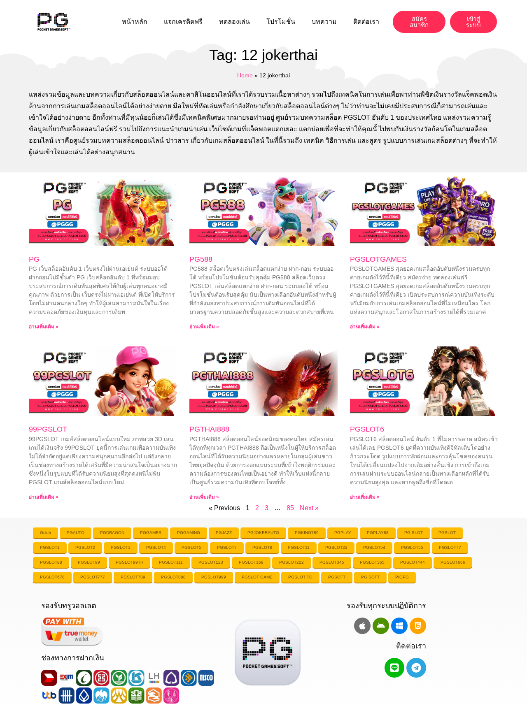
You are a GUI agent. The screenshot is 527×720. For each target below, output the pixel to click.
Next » (309, 507)
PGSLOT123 (210, 562)
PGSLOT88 (51, 562)
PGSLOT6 (367, 429)
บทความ (324, 21)
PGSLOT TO (300, 577)
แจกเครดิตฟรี (183, 21)
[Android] (381, 626)
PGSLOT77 (450, 547)
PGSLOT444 (412, 562)
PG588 (200, 259)
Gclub (45, 532)
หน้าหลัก (134, 21)
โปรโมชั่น (280, 21)
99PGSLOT (48, 429)
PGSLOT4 (156, 547)
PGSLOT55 (412, 547)
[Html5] (418, 626)
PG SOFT (370, 577)
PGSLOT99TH (129, 562)
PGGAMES (150, 532)
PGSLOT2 (85, 547)
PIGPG (402, 577)
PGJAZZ (224, 532)
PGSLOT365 (372, 562)
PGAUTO (75, 532)
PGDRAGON (112, 532)
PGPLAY (342, 532)
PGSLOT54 (374, 547)
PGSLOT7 (227, 547)
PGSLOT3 (121, 547)
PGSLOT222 (291, 562)
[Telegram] (416, 668)
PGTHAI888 (209, 429)
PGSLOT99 (89, 562)
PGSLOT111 (171, 562)
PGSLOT (447, 532)
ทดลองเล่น (234, 21)
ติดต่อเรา (366, 21)
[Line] (394, 668)
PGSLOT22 (336, 547)
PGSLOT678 (52, 577)
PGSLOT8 (262, 547)
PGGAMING (188, 532)
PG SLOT (413, 532)
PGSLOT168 (251, 562)
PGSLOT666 (453, 562)
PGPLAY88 (378, 532)
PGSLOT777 (92, 577)
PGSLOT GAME (257, 577)
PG (34, 259)
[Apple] (362, 626)
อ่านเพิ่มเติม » (43, 327)
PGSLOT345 (331, 562)
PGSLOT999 (213, 577)
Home (245, 75)
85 (290, 507)
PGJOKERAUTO (263, 532)
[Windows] (399, 626)
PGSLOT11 (299, 547)
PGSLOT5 (191, 547)
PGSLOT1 (50, 547)
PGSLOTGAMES (378, 259)
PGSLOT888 (173, 577)
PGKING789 (307, 532)
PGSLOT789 (133, 577)
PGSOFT (336, 577)
